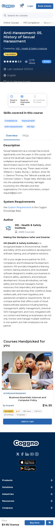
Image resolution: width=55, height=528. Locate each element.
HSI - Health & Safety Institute (31, 48)
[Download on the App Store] (27, 462)
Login (30, 6)
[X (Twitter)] (17, 454)
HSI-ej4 (30, 126)
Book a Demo (44, 6)
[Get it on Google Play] (27, 468)
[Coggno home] (8, 6)
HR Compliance (31, 22)
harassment (28, 121)
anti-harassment (13, 126)
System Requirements (19, 207)
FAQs (25, 135)
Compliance (11, 121)
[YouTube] (32, 454)
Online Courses (11, 22)
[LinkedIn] (27, 454)
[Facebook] (22, 454)
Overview (12, 135)
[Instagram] (37, 454)
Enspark (10, 405)
